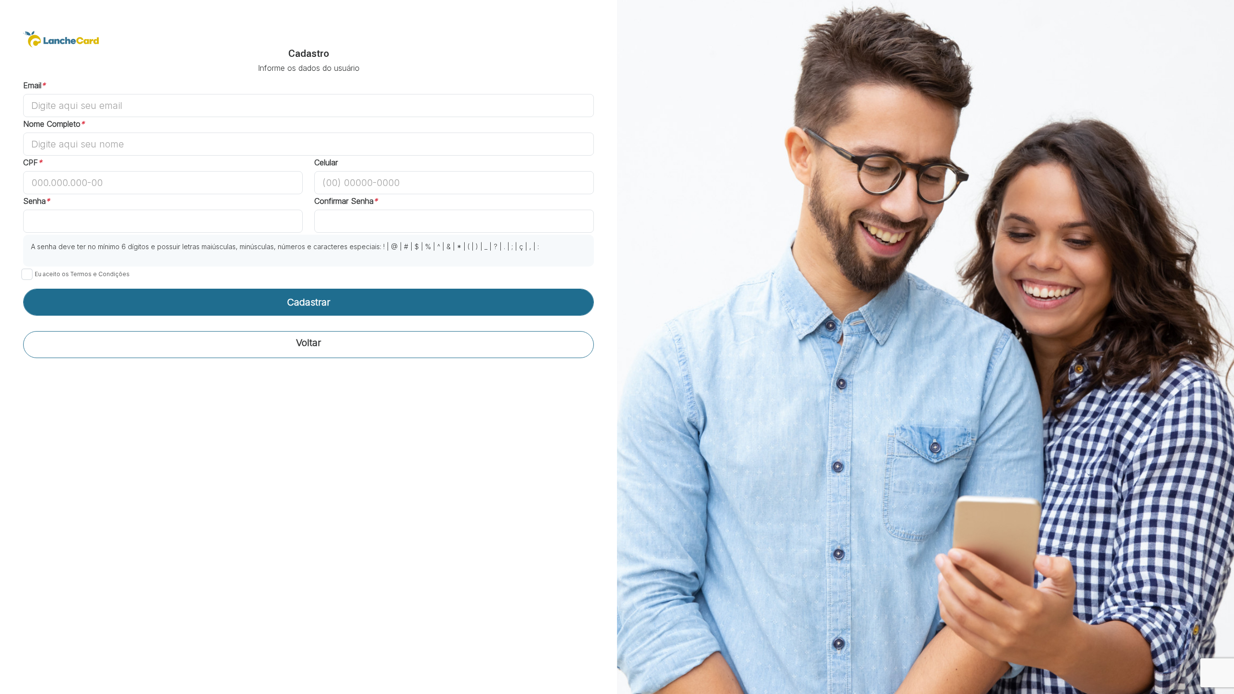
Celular (326, 162)
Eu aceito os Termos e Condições (82, 274)
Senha (36, 201)
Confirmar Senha (345, 201)
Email (34, 85)
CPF (32, 162)
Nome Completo (53, 124)
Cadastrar (308, 302)
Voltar (308, 342)
